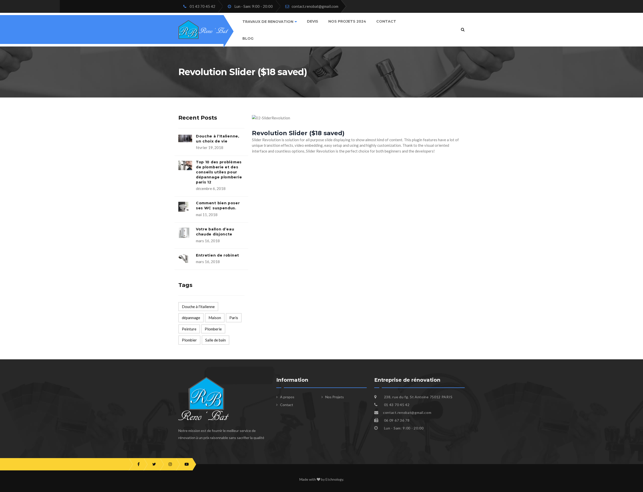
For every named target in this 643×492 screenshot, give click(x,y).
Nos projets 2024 (347, 21)
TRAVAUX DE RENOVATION (267, 22)
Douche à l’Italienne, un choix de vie (217, 138)
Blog (247, 38)
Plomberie (213, 329)
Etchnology (334, 479)
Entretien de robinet (217, 255)
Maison (214, 317)
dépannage (191, 317)
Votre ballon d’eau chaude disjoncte (215, 231)
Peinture (189, 329)
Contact (386, 21)
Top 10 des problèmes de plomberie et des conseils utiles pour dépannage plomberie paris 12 (219, 172)
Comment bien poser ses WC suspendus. (218, 205)
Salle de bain (215, 340)
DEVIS (312, 21)
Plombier (189, 340)
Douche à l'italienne (198, 306)
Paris (233, 317)
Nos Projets (334, 397)
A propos (287, 397)
